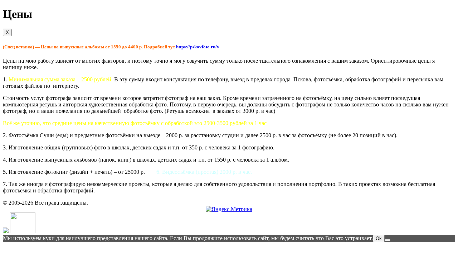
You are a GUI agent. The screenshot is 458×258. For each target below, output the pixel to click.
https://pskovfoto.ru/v (197, 46)
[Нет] (387, 240)
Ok (379, 238)
